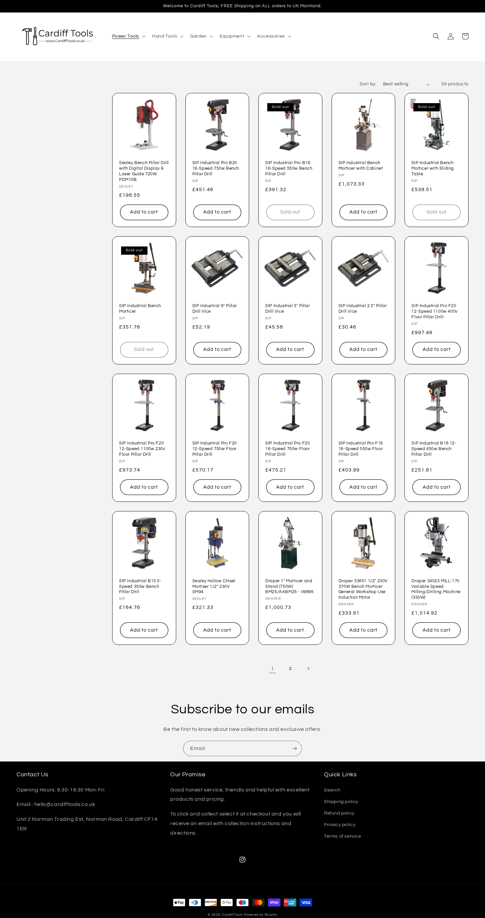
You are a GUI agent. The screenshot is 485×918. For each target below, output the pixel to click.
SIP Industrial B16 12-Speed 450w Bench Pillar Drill (433, 449)
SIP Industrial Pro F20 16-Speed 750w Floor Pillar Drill (287, 449)
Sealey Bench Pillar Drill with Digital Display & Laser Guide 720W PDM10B (144, 171)
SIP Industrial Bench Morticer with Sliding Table (432, 168)
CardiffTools (232, 914)
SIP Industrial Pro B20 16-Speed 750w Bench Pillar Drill (215, 168)
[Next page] (308, 668)
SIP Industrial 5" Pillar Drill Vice (287, 308)
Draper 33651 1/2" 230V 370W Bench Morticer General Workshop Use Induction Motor (363, 589)
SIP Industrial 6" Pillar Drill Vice (214, 308)
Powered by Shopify (260, 914)
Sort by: (368, 84)
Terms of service (342, 836)
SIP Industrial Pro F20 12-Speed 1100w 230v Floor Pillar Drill (142, 449)
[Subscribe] (294, 748)
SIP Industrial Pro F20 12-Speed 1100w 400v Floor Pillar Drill (434, 311)
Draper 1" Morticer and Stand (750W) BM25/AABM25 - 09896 (289, 586)
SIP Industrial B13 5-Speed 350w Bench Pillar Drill (140, 586)
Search (332, 790)
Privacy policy (339, 824)
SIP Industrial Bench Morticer (140, 308)
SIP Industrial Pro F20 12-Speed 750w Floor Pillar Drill (214, 449)
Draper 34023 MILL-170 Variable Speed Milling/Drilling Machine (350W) (435, 589)
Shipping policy (341, 801)
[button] (128, 36)
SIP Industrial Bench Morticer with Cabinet (361, 165)
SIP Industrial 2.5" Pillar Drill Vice (363, 308)
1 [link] (272, 668)
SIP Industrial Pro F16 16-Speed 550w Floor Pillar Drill (361, 449)
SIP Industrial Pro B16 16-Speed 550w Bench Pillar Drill (288, 168)
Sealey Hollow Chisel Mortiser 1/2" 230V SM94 (214, 586)
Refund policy (339, 813)
